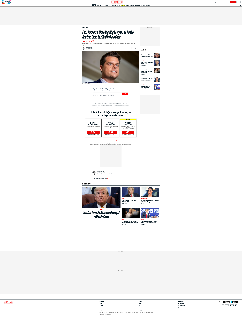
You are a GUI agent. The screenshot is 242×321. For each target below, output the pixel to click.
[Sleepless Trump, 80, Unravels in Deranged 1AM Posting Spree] (157, 57)
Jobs (109, 312)
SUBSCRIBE (233, 2)
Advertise (112, 312)
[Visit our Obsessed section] (10, 2)
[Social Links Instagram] (228, 305)
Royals (118, 5)
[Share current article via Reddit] (138, 48)
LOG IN (238, 2)
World (140, 305)
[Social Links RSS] (233, 305)
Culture (140, 308)
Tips (106, 312)
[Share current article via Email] (135, 48)
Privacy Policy (112, 95)
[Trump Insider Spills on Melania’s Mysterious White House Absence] (157, 72)
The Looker (105, 5)
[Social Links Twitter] (226, 305)
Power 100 (132, 5)
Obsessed (114, 5)
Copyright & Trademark (148, 312)
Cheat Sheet (99, 5)
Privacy (118, 312)
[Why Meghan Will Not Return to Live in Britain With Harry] (157, 81)
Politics (123, 5)
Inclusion (133, 312)
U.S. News (143, 5)
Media (110, 5)
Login (116, 140)
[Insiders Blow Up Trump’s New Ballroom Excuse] (157, 65)
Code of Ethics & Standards (125, 312)
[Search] (240, 5)
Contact (103, 312)
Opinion (127, 5)
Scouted (148, 5)
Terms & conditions (139, 312)
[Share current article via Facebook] (130, 48)
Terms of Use (106, 95)
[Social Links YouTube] (231, 305)
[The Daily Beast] (117, 2)
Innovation (137, 5)
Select (93, 132)
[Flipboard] (236, 305)
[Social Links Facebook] (223, 305)
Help (115, 312)
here (108, 178)
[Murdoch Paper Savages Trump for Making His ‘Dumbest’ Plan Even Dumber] (157, 89)
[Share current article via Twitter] (133, 48)
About (100, 312)
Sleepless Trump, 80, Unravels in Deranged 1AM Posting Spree (101, 214)
